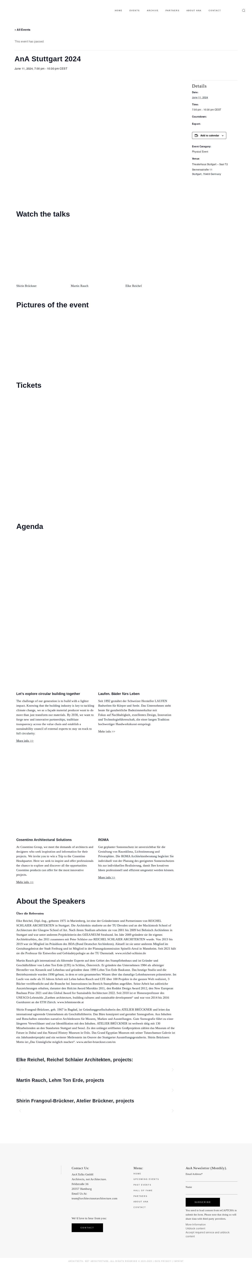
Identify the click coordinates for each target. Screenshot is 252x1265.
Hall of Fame (143, 1190)
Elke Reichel (133, 286)
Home (137, 1174)
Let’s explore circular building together (48, 694)
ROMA (103, 840)
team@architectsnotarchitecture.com (94, 1198)
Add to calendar (209, 135)
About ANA (141, 1202)
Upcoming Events (146, 1179)
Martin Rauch (79, 286)
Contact (140, 1207)
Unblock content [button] (195, 1228)
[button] (20, 1069)
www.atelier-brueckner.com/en (96, 1042)
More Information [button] (196, 1224)
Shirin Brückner (26, 286)
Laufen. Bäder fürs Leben (119, 694)
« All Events (22, 30)
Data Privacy (163, 1261)
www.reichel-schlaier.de (130, 953)
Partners (140, 1196)
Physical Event (200, 151)
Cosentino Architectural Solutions (44, 840)
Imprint (179, 1261)
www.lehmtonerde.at (70, 1002)
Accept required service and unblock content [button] (207, 1234)
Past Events (142, 1185)
